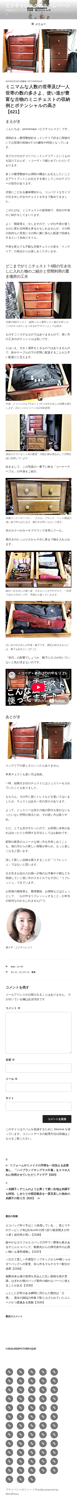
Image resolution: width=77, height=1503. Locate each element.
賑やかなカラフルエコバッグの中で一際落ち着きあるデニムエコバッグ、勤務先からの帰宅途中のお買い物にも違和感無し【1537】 (38, 1247)
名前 (10, 1059)
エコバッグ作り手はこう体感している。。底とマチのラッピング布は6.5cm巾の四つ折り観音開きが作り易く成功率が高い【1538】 (38, 1230)
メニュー (40, 24)
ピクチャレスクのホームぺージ (38, 5)
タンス (14, 972)
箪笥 (33, 972)
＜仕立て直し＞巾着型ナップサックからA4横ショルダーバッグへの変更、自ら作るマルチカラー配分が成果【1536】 (38, 1264)
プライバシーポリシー (19, 1489)
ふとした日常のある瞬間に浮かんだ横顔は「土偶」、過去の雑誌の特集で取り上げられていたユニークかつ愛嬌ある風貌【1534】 (38, 1297)
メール (12, 1078)
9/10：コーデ (17, 967)
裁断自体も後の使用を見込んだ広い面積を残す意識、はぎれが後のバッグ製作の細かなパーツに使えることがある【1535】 (38, 1281)
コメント (13, 1008)
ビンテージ (24, 972)
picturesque (35, 81)
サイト (10, 1098)
